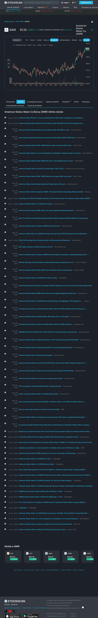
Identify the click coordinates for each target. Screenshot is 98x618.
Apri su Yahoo (18, 570)
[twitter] (92, 22)
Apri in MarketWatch (53, 570)
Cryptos (55, 7)
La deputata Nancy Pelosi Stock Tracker (59, 603)
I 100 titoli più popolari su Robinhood (58, 605)
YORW (70, 553)
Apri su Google (28, 570)
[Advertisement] (49, 95)
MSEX (50, 553)
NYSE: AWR (19, 21)
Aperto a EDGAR (66, 570)
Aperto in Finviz (40, 570)
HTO (30, 553)
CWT (11, 553)
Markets (43, 7)
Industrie (66, 7)
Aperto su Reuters (78, 570)
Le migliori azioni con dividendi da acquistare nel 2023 (64, 600)
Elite (75, 7)
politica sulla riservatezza (12, 608)
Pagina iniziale (9, 21)
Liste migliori (28, 7)
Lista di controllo (13, 7)
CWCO (89, 553)
